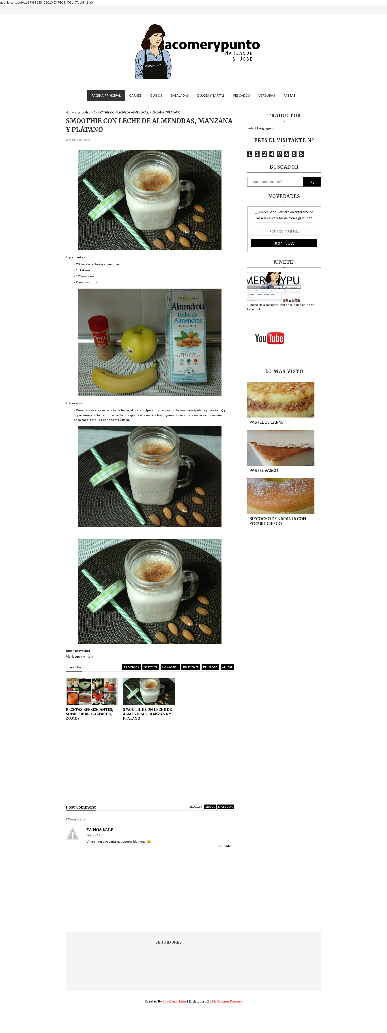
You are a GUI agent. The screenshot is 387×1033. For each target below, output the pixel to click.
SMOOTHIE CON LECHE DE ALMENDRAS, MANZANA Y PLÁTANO (147, 714)
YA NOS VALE (99, 829)
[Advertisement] (149, 766)
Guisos (156, 95)
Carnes (135, 95)
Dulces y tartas (211, 95)
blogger (195, 806)
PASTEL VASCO (263, 470)
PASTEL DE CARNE (266, 422)
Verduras (266, 95)
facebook (225, 806)
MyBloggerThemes (227, 1001)
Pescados (241, 95)
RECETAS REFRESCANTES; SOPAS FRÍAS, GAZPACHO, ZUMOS (89, 714)
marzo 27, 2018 (95, 835)
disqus (210, 806)
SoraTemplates (174, 1001)
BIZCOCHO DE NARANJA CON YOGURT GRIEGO (277, 521)
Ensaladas (180, 95)
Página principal (106, 95)
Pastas (289, 95)
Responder (224, 846)
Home (70, 112)
